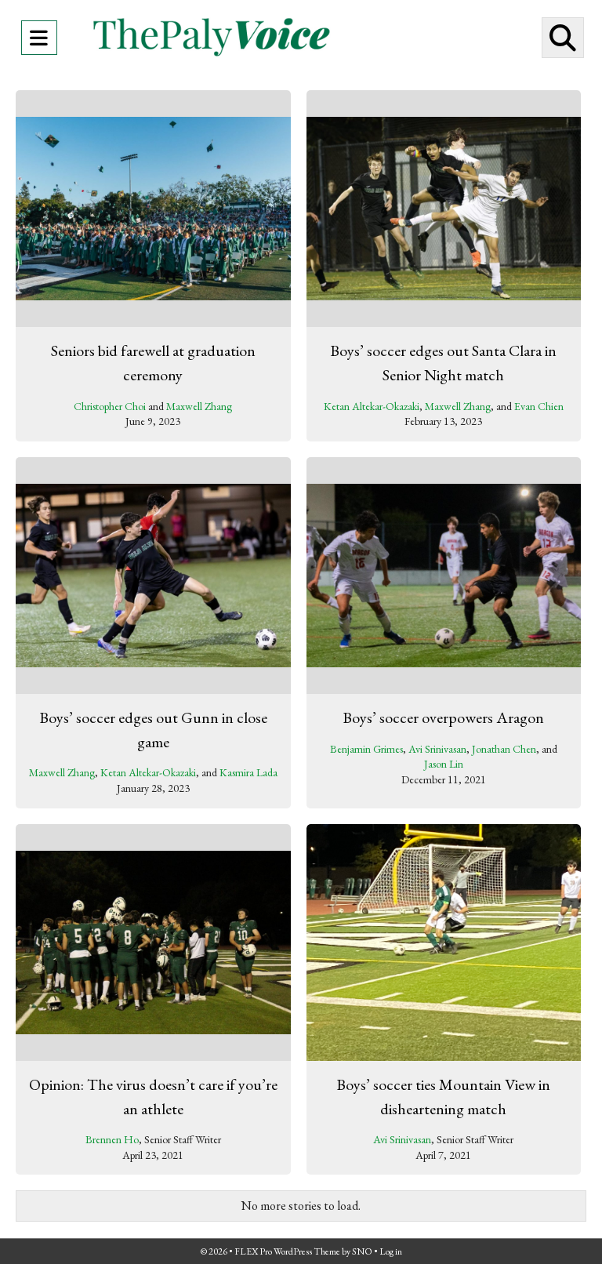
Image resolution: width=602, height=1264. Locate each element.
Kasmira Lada (248, 772)
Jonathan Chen (504, 749)
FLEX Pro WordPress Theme (287, 1251)
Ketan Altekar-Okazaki (371, 406)
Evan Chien (539, 406)
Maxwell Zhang (199, 406)
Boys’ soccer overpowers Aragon (443, 717)
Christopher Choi (110, 406)
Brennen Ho (112, 1139)
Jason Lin (443, 764)
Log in (390, 1251)
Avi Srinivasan (437, 749)
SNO (362, 1251)
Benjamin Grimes (366, 749)
